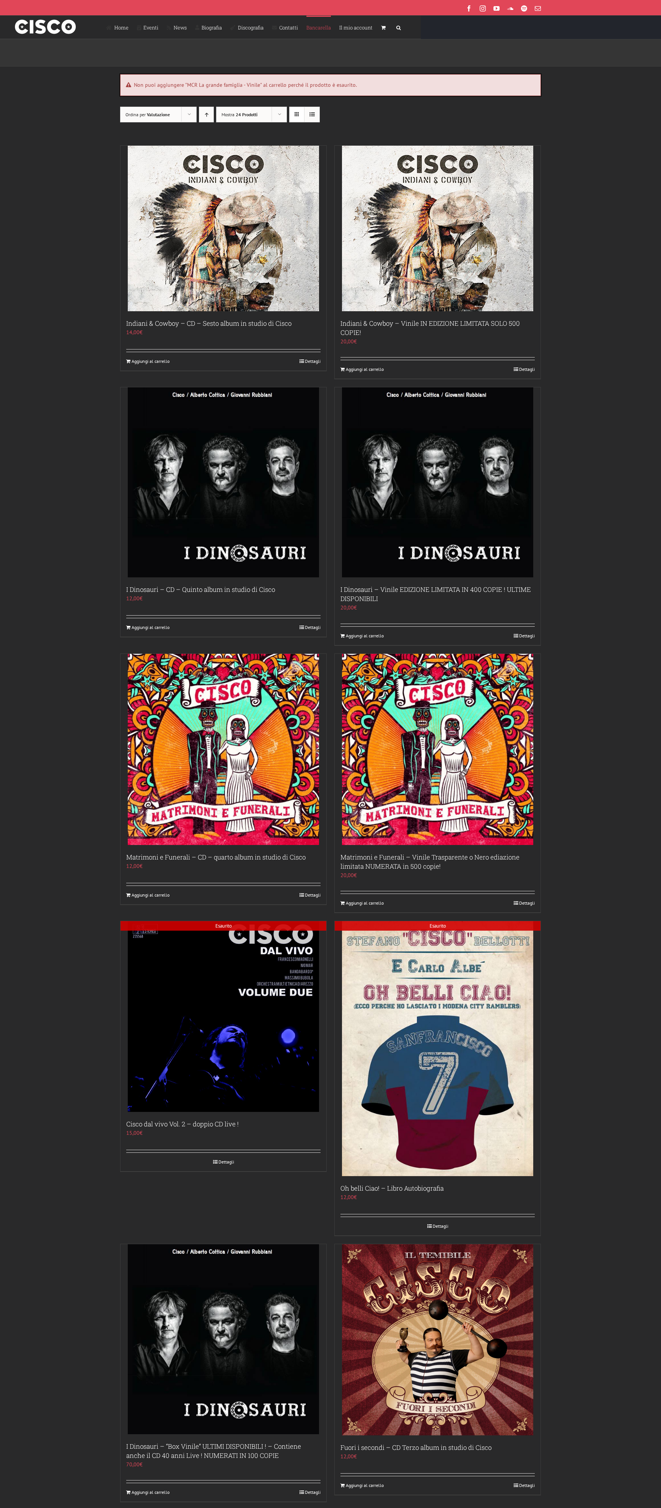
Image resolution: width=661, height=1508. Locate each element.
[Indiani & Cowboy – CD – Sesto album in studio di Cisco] (223, 228)
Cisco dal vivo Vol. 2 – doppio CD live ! (182, 1124)
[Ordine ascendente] (206, 114)
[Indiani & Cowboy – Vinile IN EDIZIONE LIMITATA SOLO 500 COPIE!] (438, 228)
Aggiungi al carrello (150, 361)
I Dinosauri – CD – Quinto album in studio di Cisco (200, 589)
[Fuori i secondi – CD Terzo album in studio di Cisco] (438, 1339)
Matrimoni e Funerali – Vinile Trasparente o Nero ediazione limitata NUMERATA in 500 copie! (429, 862)
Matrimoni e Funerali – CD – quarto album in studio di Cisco (216, 857)
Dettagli (313, 361)
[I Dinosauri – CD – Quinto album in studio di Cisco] (223, 482)
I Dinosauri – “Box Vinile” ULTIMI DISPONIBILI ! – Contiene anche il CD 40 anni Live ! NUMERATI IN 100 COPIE (213, 1451)
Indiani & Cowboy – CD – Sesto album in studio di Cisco (208, 323)
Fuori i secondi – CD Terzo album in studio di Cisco (416, 1447)
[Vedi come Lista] (311, 114)
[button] (398, 27)
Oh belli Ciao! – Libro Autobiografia (392, 1188)
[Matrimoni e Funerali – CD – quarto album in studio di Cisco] (223, 749)
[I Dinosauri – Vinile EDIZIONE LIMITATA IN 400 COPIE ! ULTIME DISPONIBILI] (438, 482)
